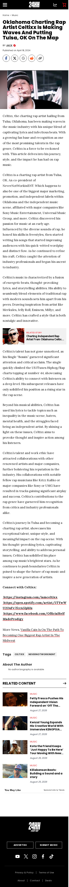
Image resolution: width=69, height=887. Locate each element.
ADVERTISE (20, 845)
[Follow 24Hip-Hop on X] (26, 856)
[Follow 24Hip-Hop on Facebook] (43, 856)
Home (6, 15)
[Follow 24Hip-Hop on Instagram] (34, 856)
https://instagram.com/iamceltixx (30, 597)
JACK (9, 45)
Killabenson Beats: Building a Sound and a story (46, 773)
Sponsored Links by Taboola (54, 790)
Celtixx (19, 654)
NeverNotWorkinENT (41, 654)
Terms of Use (46, 872)
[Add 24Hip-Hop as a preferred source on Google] (23, 58)
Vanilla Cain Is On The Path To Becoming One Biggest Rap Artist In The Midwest (33, 635)
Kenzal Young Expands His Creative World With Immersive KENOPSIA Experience (46, 726)
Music (15, 15)
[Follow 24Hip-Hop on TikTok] (51, 856)
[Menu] (6, 4)
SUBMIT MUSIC (49, 845)
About (21, 880)
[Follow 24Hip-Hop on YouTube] (18, 856)
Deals (48, 880)
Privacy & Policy (24, 872)
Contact (35, 880)
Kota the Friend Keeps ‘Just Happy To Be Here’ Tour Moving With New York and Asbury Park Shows (46, 749)
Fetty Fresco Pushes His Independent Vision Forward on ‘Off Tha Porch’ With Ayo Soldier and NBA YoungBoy (46, 702)
